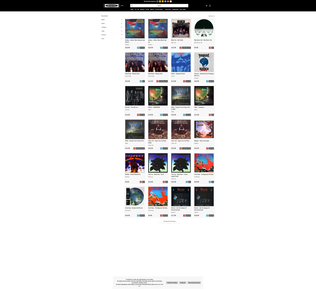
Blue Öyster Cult (198, 42)
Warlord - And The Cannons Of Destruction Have (179, 209)
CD (135, 9)
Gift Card (182, 9)
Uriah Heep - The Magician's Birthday (203, 174)
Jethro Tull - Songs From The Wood (180, 141)
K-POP (147, 9)
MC (138, 9)
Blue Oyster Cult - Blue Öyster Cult (203, 40)
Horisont (196, 78)
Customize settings (172, 282)
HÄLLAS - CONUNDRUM (154, 107)
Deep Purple (128, 76)
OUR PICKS (168, 9)
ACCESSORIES (159, 9)
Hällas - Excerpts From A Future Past (134, 141)
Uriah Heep (197, 177)
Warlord (173, 212)
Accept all (182, 282)
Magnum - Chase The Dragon (201, 141)
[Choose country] (206, 5)
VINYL (132, 9)
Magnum (196, 143)
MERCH (152, 9)
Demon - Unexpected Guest (178, 74)
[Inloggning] (210, 6)
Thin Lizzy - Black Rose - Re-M (156, 174)
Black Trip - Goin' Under (177, 40)
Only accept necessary (194, 282)
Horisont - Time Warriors (131, 107)
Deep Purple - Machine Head (132, 74)
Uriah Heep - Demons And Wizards (134, 208)
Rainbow (127, 177)
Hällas (149, 109)
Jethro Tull (150, 145)
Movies (142, 9)
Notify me (142, 48)
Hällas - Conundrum (199, 107)
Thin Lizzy (150, 177)
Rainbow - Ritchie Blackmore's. (133, 174)
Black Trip (173, 42)
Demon (173, 76)
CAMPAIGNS (175, 9)
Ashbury (127, 44)
